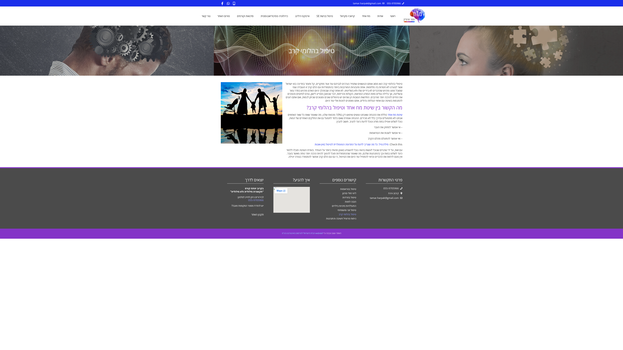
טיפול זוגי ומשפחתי (346, 210)
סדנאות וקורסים (245, 16)
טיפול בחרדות (349, 197)
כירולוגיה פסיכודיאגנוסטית (274, 16)
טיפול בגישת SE (325, 16)
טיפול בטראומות (348, 189)
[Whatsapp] (228, 3)
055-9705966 (256, 200)
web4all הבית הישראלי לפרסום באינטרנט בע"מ (302, 233)
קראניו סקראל (347, 16)
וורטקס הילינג (302, 16)
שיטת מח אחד (394, 115)
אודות (380, 16)
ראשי (392, 16)
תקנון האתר (257, 214)
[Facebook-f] (222, 3)
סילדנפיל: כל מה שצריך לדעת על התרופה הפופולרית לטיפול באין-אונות (352, 144)
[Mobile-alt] (234, 3)
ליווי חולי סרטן (349, 193)
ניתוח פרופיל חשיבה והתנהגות (341, 218)
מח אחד (366, 16)
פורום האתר (223, 16)
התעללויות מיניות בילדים (344, 205)
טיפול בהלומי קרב (347, 214)
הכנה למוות (350, 201)
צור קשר (206, 16)
